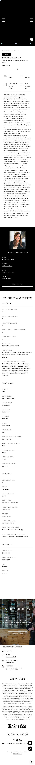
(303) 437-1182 (7, 266)
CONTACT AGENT (17, 284)
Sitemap (27, 719)
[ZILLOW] (22, 734)
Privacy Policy (23, 752)
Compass (11, 685)
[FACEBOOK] (8, 734)
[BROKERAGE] (26, 734)
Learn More (21, 719)
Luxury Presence (27, 743)
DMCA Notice (17, 753)
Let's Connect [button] (17, 634)
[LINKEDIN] (17, 734)
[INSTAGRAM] (13, 734)
